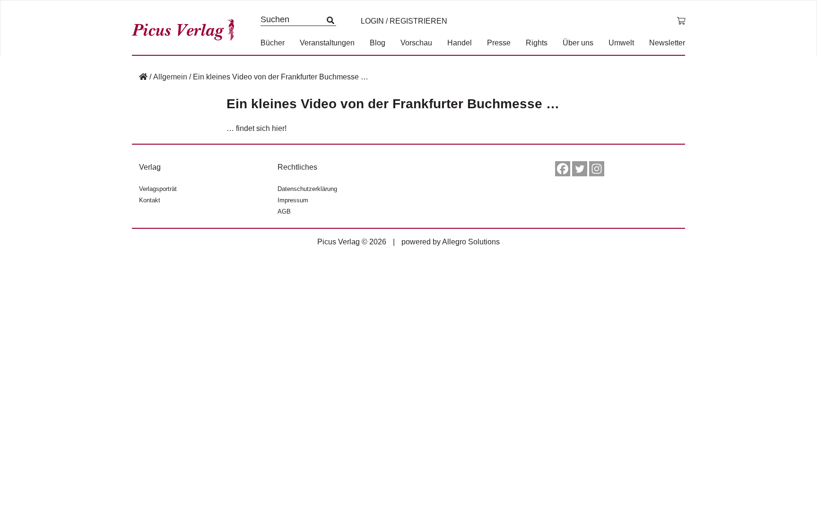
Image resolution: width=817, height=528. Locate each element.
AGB (284, 211)
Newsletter (667, 43)
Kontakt (149, 200)
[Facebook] (562, 168)
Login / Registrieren (404, 21)
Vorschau (416, 43)
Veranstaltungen (327, 43)
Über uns (578, 43)
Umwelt (621, 43)
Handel (459, 43)
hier (278, 128)
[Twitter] (579, 168)
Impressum (293, 200)
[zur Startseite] (186, 27)
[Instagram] (596, 168)
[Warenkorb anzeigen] (681, 21)
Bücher (273, 43)
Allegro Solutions (471, 242)
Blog (377, 43)
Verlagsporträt (158, 188)
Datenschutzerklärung (307, 188)
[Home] (143, 77)
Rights (537, 43)
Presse (499, 43)
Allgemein (170, 77)
